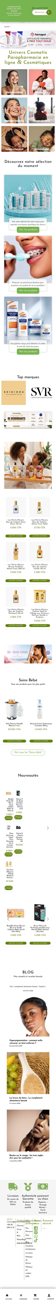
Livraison (13, 1196)
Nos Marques (28, 1229)
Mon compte (28, 1236)
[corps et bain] (42, 110)
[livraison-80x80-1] (13, 1187)
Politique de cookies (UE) (28, 1271)
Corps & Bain (19, 1233)
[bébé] (42, 139)
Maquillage (19, 1239)
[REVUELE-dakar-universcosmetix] (28, 198)
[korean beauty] (14, 110)
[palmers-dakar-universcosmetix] (28, 320)
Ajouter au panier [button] (16, 536)
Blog (27, 1242)
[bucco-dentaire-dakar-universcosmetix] (28, 259)
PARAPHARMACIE (19, 1243)
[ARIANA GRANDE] (28, 654)
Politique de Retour (28, 1260)
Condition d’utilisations (28, 1247)
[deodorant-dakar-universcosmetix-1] (28, 420)
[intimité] (42, 82)
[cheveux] (14, 139)
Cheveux (19, 1225)
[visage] (14, 82)
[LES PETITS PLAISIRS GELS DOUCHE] (28, 465)
